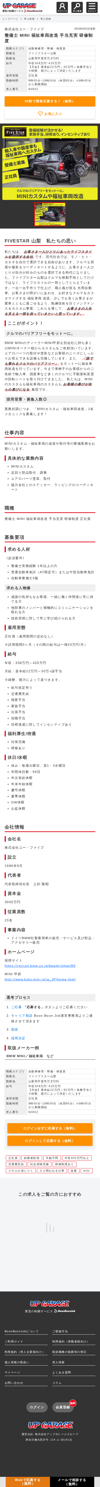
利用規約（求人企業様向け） (25, 1352)
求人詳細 (45, 19)
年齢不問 (52, 1158)
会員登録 (65, 1405)
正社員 (13, 1158)
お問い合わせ (14, 1382)
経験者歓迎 (32, 1158)
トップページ (10, 19)
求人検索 (29, 19)
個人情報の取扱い (17, 1362)
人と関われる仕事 (52, 1170)
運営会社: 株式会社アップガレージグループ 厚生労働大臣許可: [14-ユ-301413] (50, 1437)
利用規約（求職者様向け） (71, 1341)
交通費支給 (16, 1164)
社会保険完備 (39, 1164)
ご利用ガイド (14, 1341)
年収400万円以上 (77, 1158)
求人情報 (58, 1362)
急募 (74, 1170)
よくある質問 (61, 1372)
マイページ (12, 1372)
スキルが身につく (20, 1170)
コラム (57, 1382)
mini (86, 1170)
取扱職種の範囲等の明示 (69, 1352)
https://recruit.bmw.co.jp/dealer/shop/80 (40, 966)
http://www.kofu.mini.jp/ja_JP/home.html (40, 979)
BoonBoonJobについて (22, 1331)
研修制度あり (64, 1164)
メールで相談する (72, 1482)
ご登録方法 (60, 1331)
